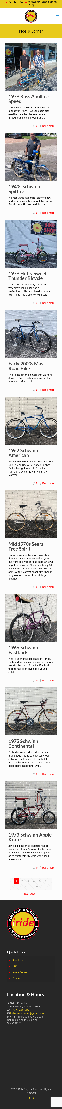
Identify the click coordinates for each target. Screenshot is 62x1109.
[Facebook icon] (29, 5)
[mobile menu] (57, 14)
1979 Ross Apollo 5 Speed (28, 98)
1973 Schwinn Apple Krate (30, 837)
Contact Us (18, 978)
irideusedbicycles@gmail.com (42, 1)
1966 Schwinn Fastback (23, 650)
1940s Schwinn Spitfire (24, 189)
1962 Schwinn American (23, 452)
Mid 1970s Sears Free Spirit (25, 546)
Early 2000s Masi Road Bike (26, 366)
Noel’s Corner (19, 972)
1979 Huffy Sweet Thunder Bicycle (27, 275)
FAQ (14, 966)
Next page (29, 893)
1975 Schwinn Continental (23, 743)
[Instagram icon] (33, 5)
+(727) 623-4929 (19, 1009)
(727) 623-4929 (15, 1)
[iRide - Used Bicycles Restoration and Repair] (31, 16)
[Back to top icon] (55, 1102)
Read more (48, 126)
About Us (17, 960)
